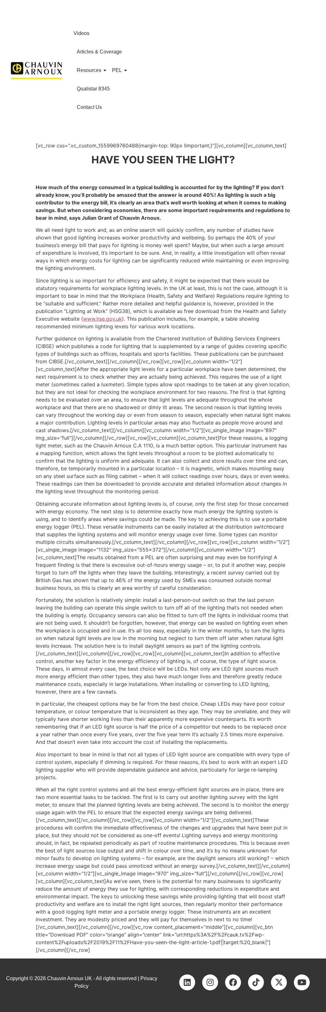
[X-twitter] (279, 982)
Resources (89, 70)
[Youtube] (302, 982)
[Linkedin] (187, 982)
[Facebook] (233, 982)
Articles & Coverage (99, 51)
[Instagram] (210, 982)
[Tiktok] (256, 982)
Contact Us (89, 107)
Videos (81, 33)
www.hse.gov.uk (102, 319)
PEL (117, 70)
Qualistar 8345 (93, 88)
